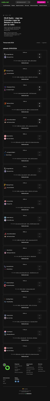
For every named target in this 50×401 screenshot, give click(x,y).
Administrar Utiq (29, 372)
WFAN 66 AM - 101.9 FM (20, 142)
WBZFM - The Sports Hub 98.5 (32, 109)
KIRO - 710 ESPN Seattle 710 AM (33, 223)
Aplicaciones (40, 367)
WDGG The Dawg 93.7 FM (21, 109)
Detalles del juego (25, 79)
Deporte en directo (19, 5)
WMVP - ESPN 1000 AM (32, 60)
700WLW (32, 207)
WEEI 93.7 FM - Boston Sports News (32, 142)
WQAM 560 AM (33, 256)
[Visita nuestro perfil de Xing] (18, 381)
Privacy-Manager (29, 374)
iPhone (4, 379)
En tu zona (27, 5)
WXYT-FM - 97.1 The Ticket (22, 158)
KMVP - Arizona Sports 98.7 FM (31, 240)
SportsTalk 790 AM (33, 321)
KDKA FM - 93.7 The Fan (33, 191)
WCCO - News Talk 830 (22, 60)
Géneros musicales (34, 5)
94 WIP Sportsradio (32, 93)
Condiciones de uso (30, 367)
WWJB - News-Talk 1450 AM (23, 305)
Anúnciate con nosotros (17, 370)
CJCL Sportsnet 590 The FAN (20, 223)
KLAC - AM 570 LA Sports (32, 158)
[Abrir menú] (48, 2)
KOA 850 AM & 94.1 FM (34, 272)
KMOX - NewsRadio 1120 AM (22, 191)
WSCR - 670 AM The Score (25, 207)
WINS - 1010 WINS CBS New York (23, 321)
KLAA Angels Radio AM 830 (23, 93)
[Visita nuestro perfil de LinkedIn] (15, 381)
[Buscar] (29, 2)
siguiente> (44, 42)
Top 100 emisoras (6, 5)
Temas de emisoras (43, 5)
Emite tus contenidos (19, 372)
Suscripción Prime (41, 371)
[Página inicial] (3, 15)
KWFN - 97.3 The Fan (33, 305)
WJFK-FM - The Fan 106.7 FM (24, 256)
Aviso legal (28, 370)
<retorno (38, 42)
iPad (4, 381)
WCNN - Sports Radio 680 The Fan (22, 272)
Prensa (16, 367)
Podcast (13, 5)
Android (4, 383)
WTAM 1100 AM (22, 289)
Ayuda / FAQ (40, 369)
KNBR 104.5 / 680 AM (21, 240)
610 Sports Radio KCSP (30, 289)
